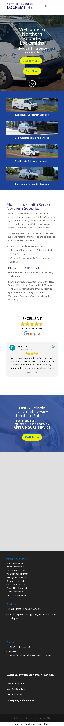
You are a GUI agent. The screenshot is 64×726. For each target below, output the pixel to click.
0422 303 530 (24, 646)
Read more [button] (32, 372)
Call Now (32, 71)
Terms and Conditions (24, 724)
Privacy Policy (43, 724)
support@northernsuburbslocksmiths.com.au (30, 655)
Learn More (31, 61)
